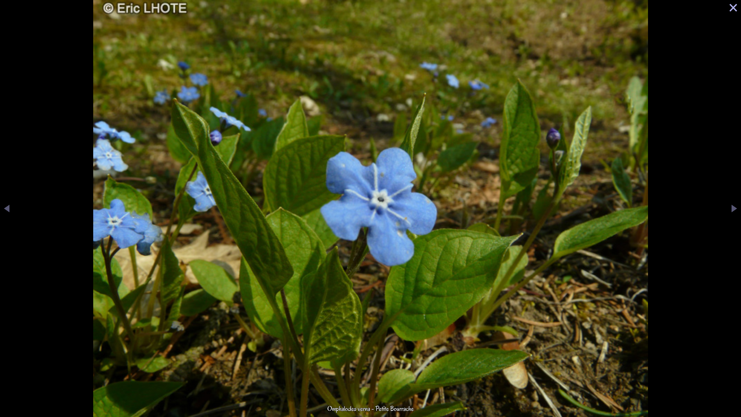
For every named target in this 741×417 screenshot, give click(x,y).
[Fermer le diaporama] (733, 8)
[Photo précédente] (6, 209)
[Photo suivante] (734, 209)
